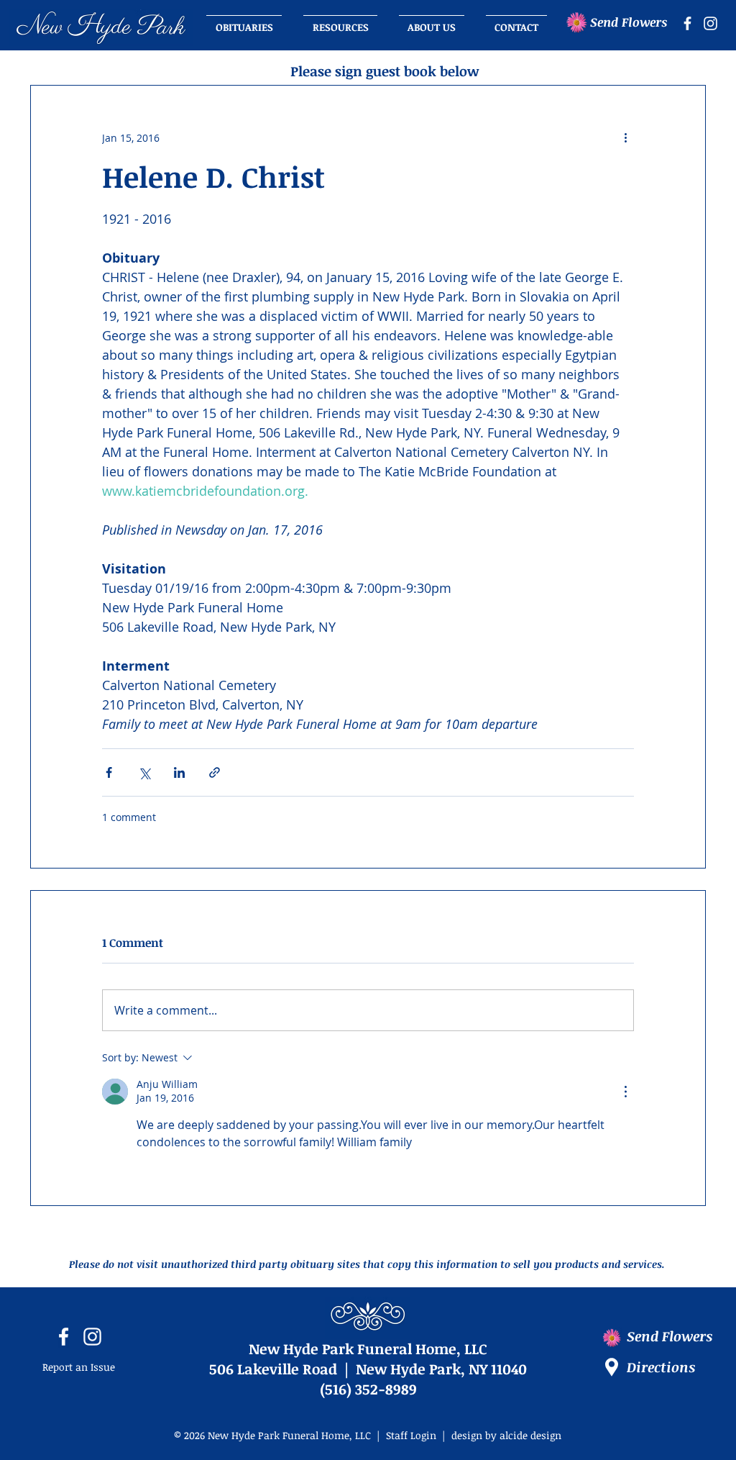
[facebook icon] (687, 23)
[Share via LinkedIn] (179, 772)
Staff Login (411, 1435)
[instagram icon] (710, 23)
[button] (431, 21)
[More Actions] (625, 1091)
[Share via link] (214, 772)
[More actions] (625, 137)
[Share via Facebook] (109, 772)
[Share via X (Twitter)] (144, 772)
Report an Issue (78, 1367)
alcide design (530, 1435)
